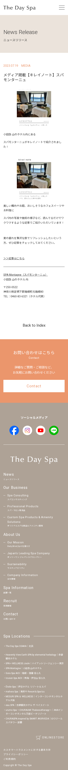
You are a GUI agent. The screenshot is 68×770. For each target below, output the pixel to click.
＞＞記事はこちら (14, 258)
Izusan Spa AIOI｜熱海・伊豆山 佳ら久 (25, 678)
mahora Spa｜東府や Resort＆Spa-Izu (25, 691)
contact (34, 386)
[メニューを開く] (62, 7)
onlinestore (53, 737)
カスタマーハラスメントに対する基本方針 (27, 750)
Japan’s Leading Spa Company (28, 555)
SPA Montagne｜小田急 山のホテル (24, 668)
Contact (10, 616)
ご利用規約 (9, 759)
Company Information (22, 577)
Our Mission (18, 544)
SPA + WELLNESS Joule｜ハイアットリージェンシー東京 (35, 663)
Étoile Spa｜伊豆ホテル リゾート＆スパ (26, 686)
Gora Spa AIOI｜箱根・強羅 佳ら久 (23, 673)
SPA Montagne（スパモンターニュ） (25, 274)
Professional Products (23, 508)
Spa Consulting (18, 497)
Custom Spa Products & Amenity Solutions (30, 521)
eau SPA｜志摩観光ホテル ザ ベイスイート (27, 705)
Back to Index (34, 325)
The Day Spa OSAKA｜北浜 (19, 646)
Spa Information (18, 589)
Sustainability (17, 566)
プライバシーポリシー (15, 754)
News (11, 476)
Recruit (10, 603)
